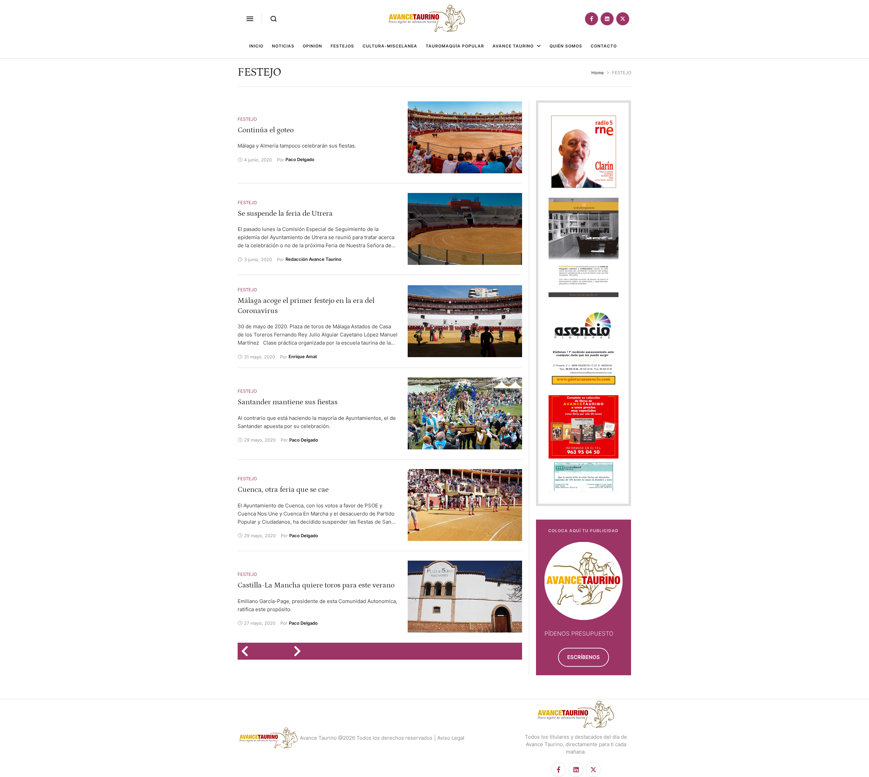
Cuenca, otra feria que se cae (283, 489)
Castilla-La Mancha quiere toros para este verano (316, 585)
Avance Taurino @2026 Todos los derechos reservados (366, 738)
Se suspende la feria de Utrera (285, 213)
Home (597, 72)
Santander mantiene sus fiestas (287, 402)
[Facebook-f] (591, 18)
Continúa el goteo (266, 130)
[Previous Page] (247, 651)
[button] (250, 19)
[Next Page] (299, 651)
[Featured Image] (465, 137)
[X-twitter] (622, 18)
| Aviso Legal (449, 738)
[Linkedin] (607, 18)
